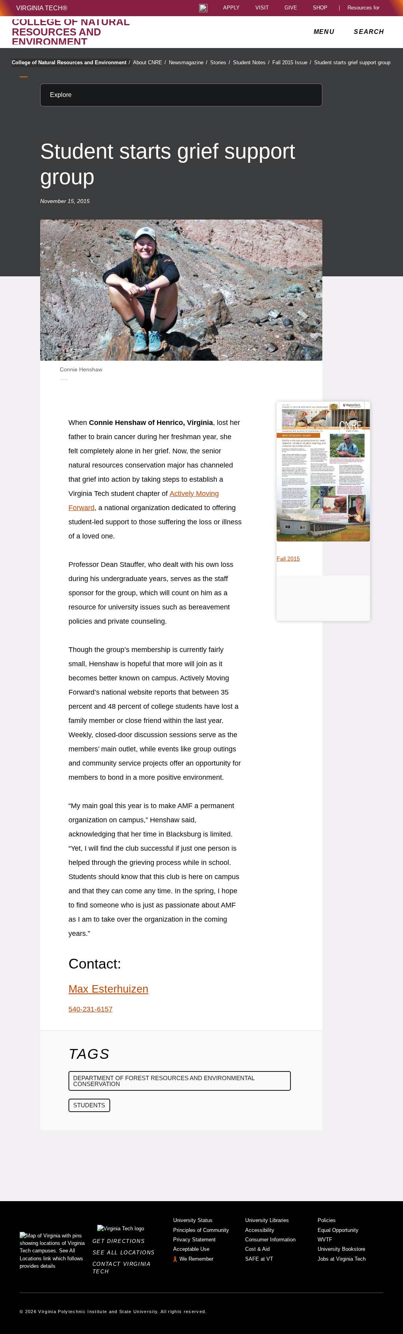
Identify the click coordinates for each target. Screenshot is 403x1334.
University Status (193, 1220)
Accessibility (259, 1230)
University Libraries (267, 1220)
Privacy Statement (194, 1240)
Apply (231, 8)
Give (291, 8)
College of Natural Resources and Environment (71, 62)
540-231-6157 (90, 1009)
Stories (220, 62)
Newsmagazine (188, 62)
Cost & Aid (257, 1249)
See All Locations (125, 1253)
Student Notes (251, 62)
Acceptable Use (191, 1249)
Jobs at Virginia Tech (342, 1259)
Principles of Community (201, 1230)
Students (89, 1105)
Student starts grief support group (352, 62)
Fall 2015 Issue (291, 62)
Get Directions (121, 1241)
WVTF (325, 1240)
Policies (327, 1220)
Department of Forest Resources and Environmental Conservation (164, 1081)
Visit (262, 8)
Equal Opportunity (338, 1230)
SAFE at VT (259, 1259)
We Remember (196, 1259)
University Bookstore (341, 1249)
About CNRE (149, 62)
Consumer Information (270, 1240)
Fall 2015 (288, 558)
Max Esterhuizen (108, 989)
